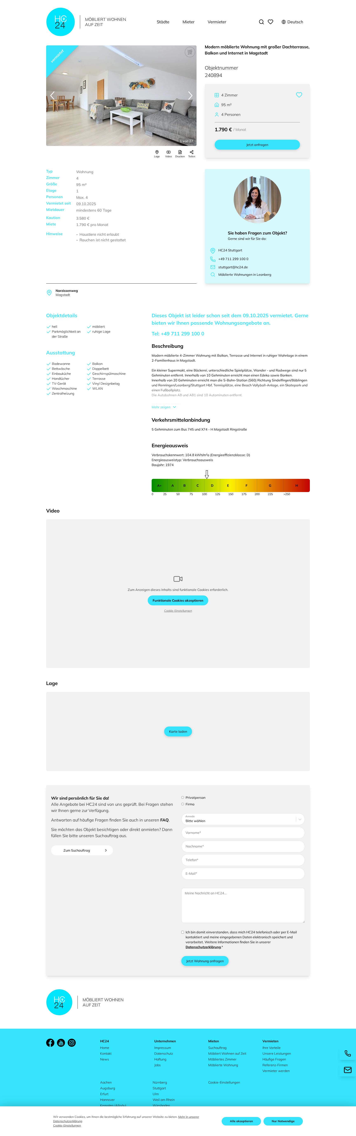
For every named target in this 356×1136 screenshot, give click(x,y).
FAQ (164, 819)
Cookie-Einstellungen (178, 611)
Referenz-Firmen (275, 1065)
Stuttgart (159, 1088)
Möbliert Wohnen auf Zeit (227, 1053)
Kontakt (105, 1053)
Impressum (162, 1048)
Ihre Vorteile (271, 1048)
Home (104, 1048)
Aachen (106, 1082)
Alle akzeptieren (241, 1121)
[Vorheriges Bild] (52, 95)
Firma (190, 804)
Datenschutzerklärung (203, 947)
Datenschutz (163, 1053)
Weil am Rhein (164, 1100)
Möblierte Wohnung (223, 1065)
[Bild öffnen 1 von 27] (121, 95)
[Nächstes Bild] (190, 95)
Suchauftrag (217, 1048)
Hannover (107, 1100)
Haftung (160, 1059)
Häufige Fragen (274, 1059)
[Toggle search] (261, 22)
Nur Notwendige (283, 1121)
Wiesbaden (161, 1105)
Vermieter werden (276, 1071)
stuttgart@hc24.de (233, 267)
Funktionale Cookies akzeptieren (178, 600)
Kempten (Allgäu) (113, 1105)
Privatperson (195, 797)
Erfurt (104, 1094)
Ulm (156, 1094)
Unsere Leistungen (276, 1053)
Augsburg (107, 1088)
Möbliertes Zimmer (222, 1059)
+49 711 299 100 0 (233, 259)
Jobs (157, 1065)
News (104, 1059)
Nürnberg (160, 1082)
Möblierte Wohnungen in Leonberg (244, 274)
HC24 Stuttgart (230, 250)
